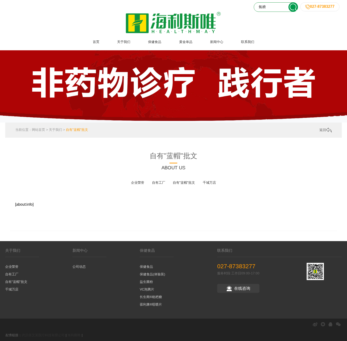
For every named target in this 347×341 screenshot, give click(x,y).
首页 (96, 42)
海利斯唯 (74, 335)
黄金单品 (185, 42)
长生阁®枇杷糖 (151, 297)
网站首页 (38, 130)
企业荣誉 (137, 182)
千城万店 (209, 182)
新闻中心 (216, 42)
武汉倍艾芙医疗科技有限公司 (43, 335)
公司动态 (79, 267)
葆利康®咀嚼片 (151, 304)
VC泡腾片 (147, 289)
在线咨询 (242, 288)
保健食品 (154, 42)
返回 (322, 130)
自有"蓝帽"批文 (77, 130)
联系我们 (247, 42)
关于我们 (123, 42)
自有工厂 (158, 182)
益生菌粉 (146, 282)
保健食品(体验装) (152, 274)
